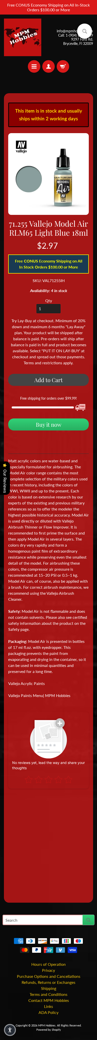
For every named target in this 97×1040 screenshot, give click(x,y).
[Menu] (34, 66)
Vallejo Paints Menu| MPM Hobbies (39, 695)
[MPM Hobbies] (22, 37)
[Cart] (63, 66)
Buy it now (48, 424)
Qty (48, 300)
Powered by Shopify (48, 1029)
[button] (10, 1030)
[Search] (88, 920)
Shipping (48, 988)
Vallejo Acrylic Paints (26, 683)
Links (48, 1006)
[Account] (48, 66)
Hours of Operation (48, 964)
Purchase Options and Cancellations (48, 976)
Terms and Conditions (48, 994)
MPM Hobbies (46, 1025)
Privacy (48, 970)
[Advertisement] (48, 843)
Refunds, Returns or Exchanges (48, 982)
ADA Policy (48, 1012)
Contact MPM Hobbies (48, 1000)
